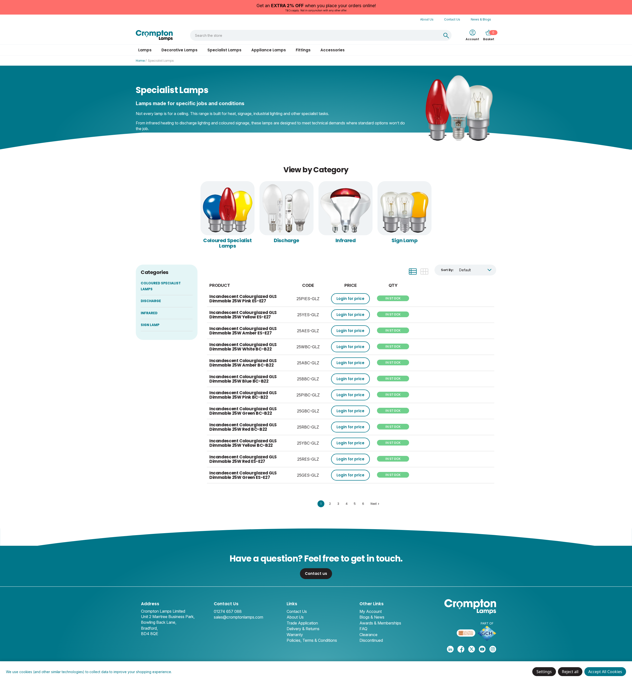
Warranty (295, 634)
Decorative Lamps (179, 50)
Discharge (286, 240)
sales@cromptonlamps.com (238, 617)
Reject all (570, 671)
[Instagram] (492, 649)
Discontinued (371, 640)
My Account (370, 611)
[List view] (413, 271)
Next (374, 504)
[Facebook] (460, 649)
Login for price (350, 298)
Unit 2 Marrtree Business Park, (168, 616)
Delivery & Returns (303, 628)
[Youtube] (482, 649)
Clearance (368, 634)
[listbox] (475, 270)
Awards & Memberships (380, 623)
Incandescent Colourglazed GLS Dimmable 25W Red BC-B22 (243, 427)
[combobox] (315, 35)
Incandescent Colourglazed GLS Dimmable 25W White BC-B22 (243, 347)
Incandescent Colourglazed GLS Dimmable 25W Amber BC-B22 (243, 363)
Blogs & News (371, 617)
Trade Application (302, 623)
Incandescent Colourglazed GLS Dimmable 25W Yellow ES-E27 (243, 315)
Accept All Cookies (605, 671)
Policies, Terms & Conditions (312, 640)
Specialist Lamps (224, 50)
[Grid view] (424, 271)
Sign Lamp (404, 240)
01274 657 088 (228, 611)
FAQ (363, 628)
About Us (427, 19)
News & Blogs (481, 19)
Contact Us (452, 19)
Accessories (332, 50)
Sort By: (447, 270)
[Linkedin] (450, 649)
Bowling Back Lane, (158, 622)
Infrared (346, 240)
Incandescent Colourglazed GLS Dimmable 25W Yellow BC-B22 (243, 443)
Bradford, (149, 628)
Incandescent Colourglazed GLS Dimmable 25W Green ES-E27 (243, 475)
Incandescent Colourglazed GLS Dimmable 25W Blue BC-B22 (243, 379)
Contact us (316, 573)
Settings (544, 671)
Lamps (145, 50)
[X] (471, 649)
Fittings (303, 50)
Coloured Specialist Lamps (227, 243)
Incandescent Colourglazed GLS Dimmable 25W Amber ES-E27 (243, 331)
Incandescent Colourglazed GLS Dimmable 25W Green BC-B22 (243, 411)
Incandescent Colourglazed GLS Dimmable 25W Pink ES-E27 (243, 298)
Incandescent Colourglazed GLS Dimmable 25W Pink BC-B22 (243, 395)
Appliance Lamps (268, 50)
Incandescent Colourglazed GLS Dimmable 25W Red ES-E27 (243, 459)
